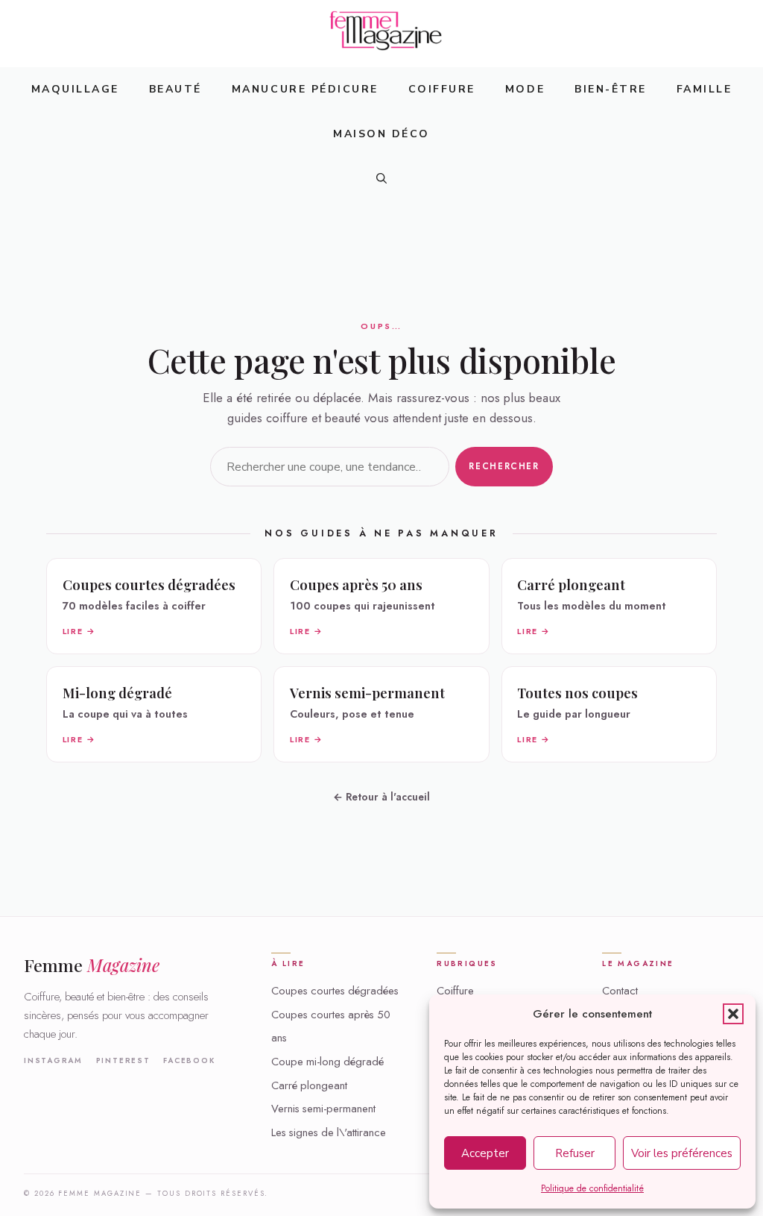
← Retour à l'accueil (381, 796)
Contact (620, 990)
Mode (525, 89)
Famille (704, 89)
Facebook (189, 1061)
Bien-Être (610, 89)
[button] (733, 1013)
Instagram (53, 1061)
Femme (91, 965)
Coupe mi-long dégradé (327, 1061)
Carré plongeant (309, 1085)
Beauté (175, 89)
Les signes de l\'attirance (328, 1132)
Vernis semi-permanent (323, 1108)
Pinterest (123, 1061)
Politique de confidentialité (592, 1188)
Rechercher (504, 466)
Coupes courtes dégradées (335, 990)
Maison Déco (381, 134)
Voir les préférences (681, 1153)
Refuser (575, 1153)
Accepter (485, 1153)
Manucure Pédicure (305, 89)
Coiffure (441, 89)
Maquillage (75, 89)
